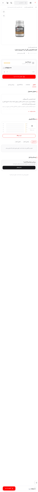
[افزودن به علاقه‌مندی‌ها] (3, 11)
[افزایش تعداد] (4, 72)
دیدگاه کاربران (20, 85)
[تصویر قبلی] (3, 27)
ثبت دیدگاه (19, 136)
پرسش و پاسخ (20, 53)
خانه (36, 7)
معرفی (34, 85)
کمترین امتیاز (18, 142)
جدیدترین (34, 142)
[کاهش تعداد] (10, 72)
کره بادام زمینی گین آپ (28, 7)
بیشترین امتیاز (26, 142)
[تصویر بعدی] (34, 27)
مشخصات (28, 85)
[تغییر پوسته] (11, 3)
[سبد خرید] (7, 3)
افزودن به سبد (8, 488)
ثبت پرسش (19, 167)
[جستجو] (26, 3)
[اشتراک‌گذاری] (3, 15)
